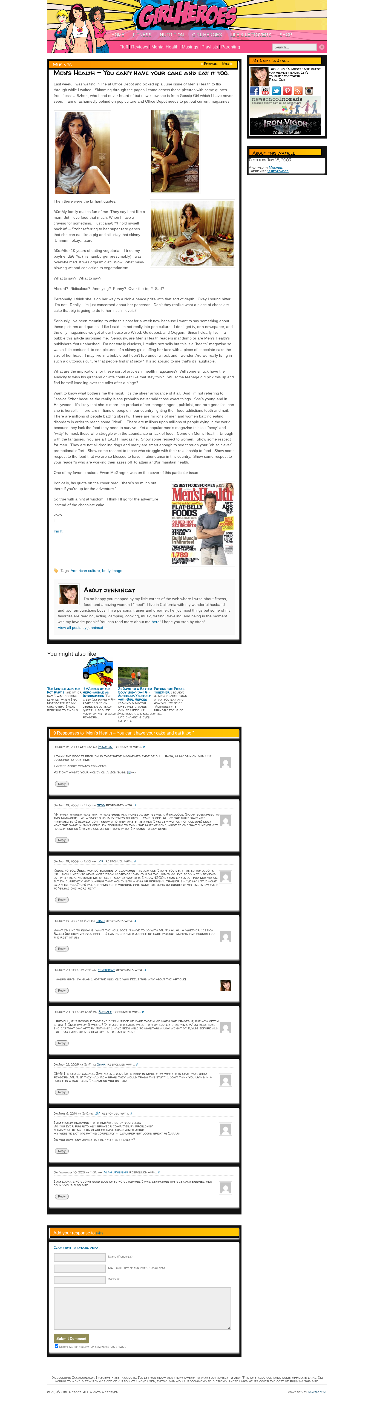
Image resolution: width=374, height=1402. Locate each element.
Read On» (277, 79)
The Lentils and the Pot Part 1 (63, 690)
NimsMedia (317, 1391)
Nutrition (172, 35)
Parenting (230, 47)
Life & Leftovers (250, 35)
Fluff (123, 47)
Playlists (210, 47)
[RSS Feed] (299, 93)
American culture (85, 570)
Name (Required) (120, 1256)
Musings (190, 47)
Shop (286, 35)
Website (114, 1279)
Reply (62, 783)
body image (112, 570)
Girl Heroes (207, 35)
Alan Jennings (115, 1172)
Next (225, 63)
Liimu (100, 920)
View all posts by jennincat (83, 627)
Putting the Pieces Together (169, 690)
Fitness (142, 35)
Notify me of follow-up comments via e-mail (92, 1346)
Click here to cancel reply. (76, 1247)
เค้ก (97, 1113)
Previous (210, 63)
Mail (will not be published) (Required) (136, 1267)
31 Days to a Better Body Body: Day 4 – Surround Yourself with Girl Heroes (135, 694)
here (156, 622)
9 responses (278, 170)
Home (118, 35)
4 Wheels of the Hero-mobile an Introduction (96, 692)
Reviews (139, 47)
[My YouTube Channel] (266, 93)
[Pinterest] (288, 93)
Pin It (58, 531)
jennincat (106, 969)
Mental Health (165, 47)
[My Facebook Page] (255, 93)
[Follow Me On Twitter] (277, 93)
